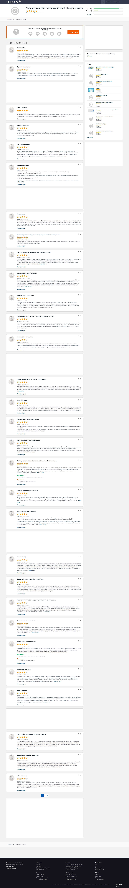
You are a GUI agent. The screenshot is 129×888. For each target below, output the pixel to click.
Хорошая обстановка (23, 125)
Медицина (38, 862)
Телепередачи (98, 876)
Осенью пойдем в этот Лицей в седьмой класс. (30, 579)
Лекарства (38, 866)
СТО (96, 866)
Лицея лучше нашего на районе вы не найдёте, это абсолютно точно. (37, 461)
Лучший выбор (21, 47)
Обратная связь (10, 866)
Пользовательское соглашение (14, 862)
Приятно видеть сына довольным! (27, 273)
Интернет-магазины (70, 874)
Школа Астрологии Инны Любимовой (104, 116)
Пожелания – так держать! (24, 337)
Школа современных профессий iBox (104, 102)
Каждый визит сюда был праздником (28, 755)
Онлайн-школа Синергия (101, 95)
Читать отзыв (62, 156)
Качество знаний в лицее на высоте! (27, 490)
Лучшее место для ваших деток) (26, 641)
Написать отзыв (73, 32)
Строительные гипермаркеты (73, 866)
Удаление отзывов (11, 868)
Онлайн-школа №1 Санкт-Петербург (104, 81)
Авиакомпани (39, 876)
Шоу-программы (99, 879)
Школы (90, 56)
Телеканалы (98, 878)
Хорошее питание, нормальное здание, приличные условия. (34, 252)
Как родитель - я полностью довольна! (28, 419)
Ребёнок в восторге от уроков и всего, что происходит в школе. (35, 316)
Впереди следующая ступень (25, 295)
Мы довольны (21, 214)
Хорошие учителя (22, 107)
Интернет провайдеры (71, 876)
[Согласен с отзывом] (81, 47)
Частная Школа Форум (101, 124)
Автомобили (98, 862)
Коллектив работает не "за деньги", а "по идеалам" (31, 379)
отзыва (89, 14)
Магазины (68, 862)
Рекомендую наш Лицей (24, 669)
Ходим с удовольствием (24, 67)
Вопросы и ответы (21, 19)
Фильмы (97, 874)
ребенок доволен (22, 776)
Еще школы (90, 137)
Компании (38, 873)
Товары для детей (70, 869)
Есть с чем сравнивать (23, 144)
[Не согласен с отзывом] (79, 47)
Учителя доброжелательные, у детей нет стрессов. (31, 734)
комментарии (21, 60)
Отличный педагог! (22, 400)
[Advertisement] (44, 92)
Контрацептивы (40, 869)
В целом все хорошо (23, 165)
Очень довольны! (22, 690)
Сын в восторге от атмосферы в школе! (28, 440)
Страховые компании (41, 879)
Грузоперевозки (40, 874)
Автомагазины (99, 868)
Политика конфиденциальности (14, 864)
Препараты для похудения (43, 868)
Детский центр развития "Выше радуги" (105, 67)
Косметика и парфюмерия (72, 868)
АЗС (96, 864)
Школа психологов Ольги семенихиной (104, 131)
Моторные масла (99, 869)
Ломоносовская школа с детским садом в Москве (107, 109)
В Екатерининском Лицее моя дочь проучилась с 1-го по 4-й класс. (36, 600)
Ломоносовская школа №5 (102, 74)
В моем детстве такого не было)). (27, 511)
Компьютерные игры (71, 879)
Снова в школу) (21, 557)
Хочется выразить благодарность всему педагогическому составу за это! (38, 235)
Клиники (38, 864)
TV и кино (97, 873)
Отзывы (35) (10, 19)
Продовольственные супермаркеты (75, 864)
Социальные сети (70, 878)
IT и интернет (69, 873)
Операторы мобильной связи (43, 878)
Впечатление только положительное (27, 621)
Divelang (98, 88)
